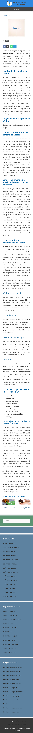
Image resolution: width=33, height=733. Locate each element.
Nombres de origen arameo (12, 675)
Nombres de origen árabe (11, 671)
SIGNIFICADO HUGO (9, 652)
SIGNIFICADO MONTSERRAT (12, 620)
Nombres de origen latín (11, 704)
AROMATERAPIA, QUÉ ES (24, 508)
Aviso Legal (10, 721)
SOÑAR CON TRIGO (9, 588)
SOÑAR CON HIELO (9, 552)
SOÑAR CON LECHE (9, 584)
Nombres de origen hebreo (11, 700)
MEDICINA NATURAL (9, 507)
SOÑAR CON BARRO (9, 556)
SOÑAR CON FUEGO (9, 568)
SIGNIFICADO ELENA (9, 640)
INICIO (4, 16)
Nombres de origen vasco (11, 712)
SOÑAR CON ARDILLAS (10, 564)
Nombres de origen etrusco (12, 683)
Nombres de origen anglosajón (13, 667)
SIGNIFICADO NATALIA (10, 616)
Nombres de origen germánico (13, 692)
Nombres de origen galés (11, 688)
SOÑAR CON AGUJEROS (10, 560)
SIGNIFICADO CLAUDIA (10, 644)
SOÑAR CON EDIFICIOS (10, 596)
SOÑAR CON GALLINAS (10, 572)
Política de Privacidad (13, 724)
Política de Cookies (20, 721)
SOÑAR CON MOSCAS (10, 580)
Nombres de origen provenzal (12, 708)
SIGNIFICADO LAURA (9, 632)
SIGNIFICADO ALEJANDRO (11, 636)
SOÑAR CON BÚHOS (9, 592)
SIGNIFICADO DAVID (9, 648)
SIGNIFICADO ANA (9, 612)
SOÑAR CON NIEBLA (9, 576)
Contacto (23, 724)
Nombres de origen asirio (11, 679)
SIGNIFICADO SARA (9, 624)
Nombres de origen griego (11, 696)
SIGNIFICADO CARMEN (10, 628)
